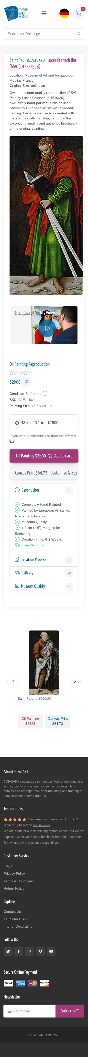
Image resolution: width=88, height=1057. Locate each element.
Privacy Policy (14, 873)
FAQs (8, 866)
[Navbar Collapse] (44, 13)
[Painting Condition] (44, 394)
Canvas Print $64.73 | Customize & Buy (46, 473)
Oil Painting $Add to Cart (44, 456)
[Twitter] (8, 951)
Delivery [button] (27, 573)
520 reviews (41, 825)
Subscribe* (70, 1011)
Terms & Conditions (19, 881)
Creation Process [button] (34, 559)
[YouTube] (51, 951)
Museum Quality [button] (33, 586)
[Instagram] (29, 951)
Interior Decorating (18, 926)
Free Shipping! (33, 545)
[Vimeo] (40, 951)
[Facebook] (18, 951)
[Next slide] (75, 682)
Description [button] (30, 490)
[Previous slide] (13, 682)
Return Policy (14, 888)
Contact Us (12, 911)
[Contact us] (13, 441)
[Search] (78, 34)
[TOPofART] (16, 13)
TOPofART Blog (16, 919)
